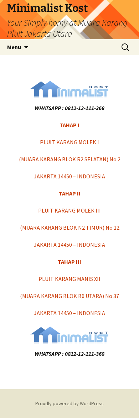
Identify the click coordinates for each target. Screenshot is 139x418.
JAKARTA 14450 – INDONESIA (69, 176)
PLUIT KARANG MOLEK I (69, 142)
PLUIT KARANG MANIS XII (69, 278)
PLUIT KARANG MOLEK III (69, 210)
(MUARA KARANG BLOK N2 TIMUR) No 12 (69, 227)
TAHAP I (69, 125)
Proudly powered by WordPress (69, 403)
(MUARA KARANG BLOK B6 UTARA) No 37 (69, 295)
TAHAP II (70, 193)
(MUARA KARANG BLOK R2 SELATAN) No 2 (69, 159)
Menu (14, 47)
